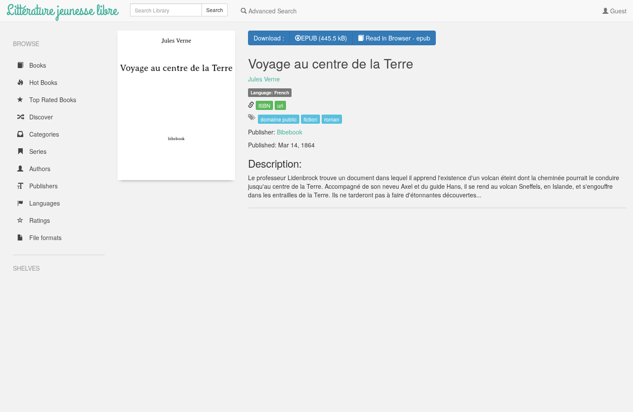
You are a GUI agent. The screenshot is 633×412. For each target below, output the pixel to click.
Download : (269, 38)
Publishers (43, 185)
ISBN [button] (264, 105)
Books (37, 65)
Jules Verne (264, 79)
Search (214, 9)
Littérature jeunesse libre (61, 10)
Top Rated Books (52, 99)
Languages (44, 203)
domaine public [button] (279, 119)
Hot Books (42, 82)
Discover (40, 116)
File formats (45, 237)
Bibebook (289, 132)
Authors (39, 168)
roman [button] (331, 119)
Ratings (39, 220)
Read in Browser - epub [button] (397, 38)
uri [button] (280, 105)
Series (37, 151)
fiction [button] (310, 119)
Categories (43, 134)
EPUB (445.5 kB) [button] (324, 38)
